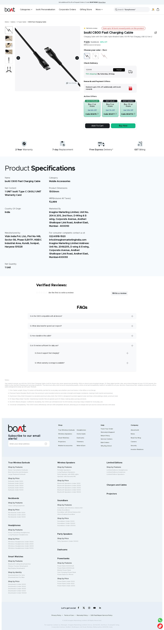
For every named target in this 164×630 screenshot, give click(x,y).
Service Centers (106, 439)
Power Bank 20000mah (65, 568)
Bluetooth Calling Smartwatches (19, 564)
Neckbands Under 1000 (16, 512)
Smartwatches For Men (16, 577)
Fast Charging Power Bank (66, 572)
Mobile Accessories (65, 445)
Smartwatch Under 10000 (17, 593)
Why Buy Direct (106, 446)
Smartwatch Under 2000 (17, 584)
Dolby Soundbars (63, 510)
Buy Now (123, 126)
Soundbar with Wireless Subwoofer (70, 508)
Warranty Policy (82, 615)
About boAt (135, 430)
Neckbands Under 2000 (17, 514)
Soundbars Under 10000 (66, 523)
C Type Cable (21, 22)
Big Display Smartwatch (16, 568)
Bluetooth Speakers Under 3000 (69, 487)
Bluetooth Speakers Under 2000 (69, 485)
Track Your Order (107, 429)
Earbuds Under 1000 (15, 481)
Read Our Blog (136, 438)
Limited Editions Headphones (117, 470)
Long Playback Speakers (66, 472)
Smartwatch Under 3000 (17, 586)
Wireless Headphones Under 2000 (20, 544)
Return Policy (105, 435)
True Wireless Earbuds (66, 430)
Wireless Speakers (65, 434)
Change (119, 69)
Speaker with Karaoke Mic (66, 476)
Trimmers (80, 441)
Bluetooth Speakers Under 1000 (68, 483)
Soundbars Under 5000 (65, 521)
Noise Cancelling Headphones (19, 532)
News (133, 434)
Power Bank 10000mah (65, 566)
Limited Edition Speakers (116, 474)
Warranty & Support (108, 432)
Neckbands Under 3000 (17, 517)
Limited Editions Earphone (116, 472)
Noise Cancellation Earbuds (18, 470)
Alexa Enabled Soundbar (66, 514)
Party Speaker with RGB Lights (68, 474)
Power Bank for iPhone (65, 574)
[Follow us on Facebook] (78, 608)
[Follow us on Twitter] (84, 608)
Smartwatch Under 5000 (17, 590)
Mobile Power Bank (64, 570)
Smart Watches (63, 438)
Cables (13, 22)
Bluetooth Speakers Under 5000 (69, 490)
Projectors (62, 441)
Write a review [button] (119, 293)
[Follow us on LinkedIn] (100, 608)
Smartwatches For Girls (16, 575)
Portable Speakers (64, 470)
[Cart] (158, 9)
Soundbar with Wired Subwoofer (69, 512)
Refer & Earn (81, 445)
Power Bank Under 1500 (65, 583)
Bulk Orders (105, 442)
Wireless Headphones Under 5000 (20, 548)
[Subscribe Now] (46, 444)
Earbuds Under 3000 (15, 485)
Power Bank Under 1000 (66, 581)
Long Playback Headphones (18, 534)
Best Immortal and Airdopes (18, 472)
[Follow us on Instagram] (89, 608)
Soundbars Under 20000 (66, 525)
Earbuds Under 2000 (15, 483)
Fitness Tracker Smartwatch (18, 566)
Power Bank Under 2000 (66, 585)
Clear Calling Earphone (16, 505)
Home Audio (81, 434)
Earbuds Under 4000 (16, 487)
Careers (134, 441)
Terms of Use (69, 615)
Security (134, 445)
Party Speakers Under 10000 (67, 541)
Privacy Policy (56, 615)
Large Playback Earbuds (16, 474)
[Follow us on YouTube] (94, 608)
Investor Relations (137, 449)
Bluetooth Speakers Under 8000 (69, 492)
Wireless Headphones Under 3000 (20, 541)
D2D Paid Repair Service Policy (101, 615)
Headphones (81, 430)
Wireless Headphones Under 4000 (21, 546)
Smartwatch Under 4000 (17, 588)
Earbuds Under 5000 (15, 490)
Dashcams (80, 438)
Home (7, 22)
